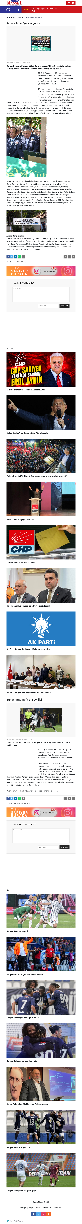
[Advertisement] (21, 84)
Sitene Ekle (57, 1208)
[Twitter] (11, 256)
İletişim (38, 1208)
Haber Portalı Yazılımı (16, 1221)
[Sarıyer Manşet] (14, 3)
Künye (31, 1208)
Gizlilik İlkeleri (47, 1208)
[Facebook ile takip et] (33, 1214)
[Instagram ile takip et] (43, 1214)
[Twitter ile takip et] (38, 1214)
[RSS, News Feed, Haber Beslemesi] (48, 1214)
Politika (20, 17)
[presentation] (13, 10)
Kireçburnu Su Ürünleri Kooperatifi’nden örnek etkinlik (45, 10)
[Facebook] (8, 256)
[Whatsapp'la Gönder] (19, 256)
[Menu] (68, 3)
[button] (65, 256)
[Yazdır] (23, 256)
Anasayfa (12, 17)
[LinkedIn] (15, 256)
